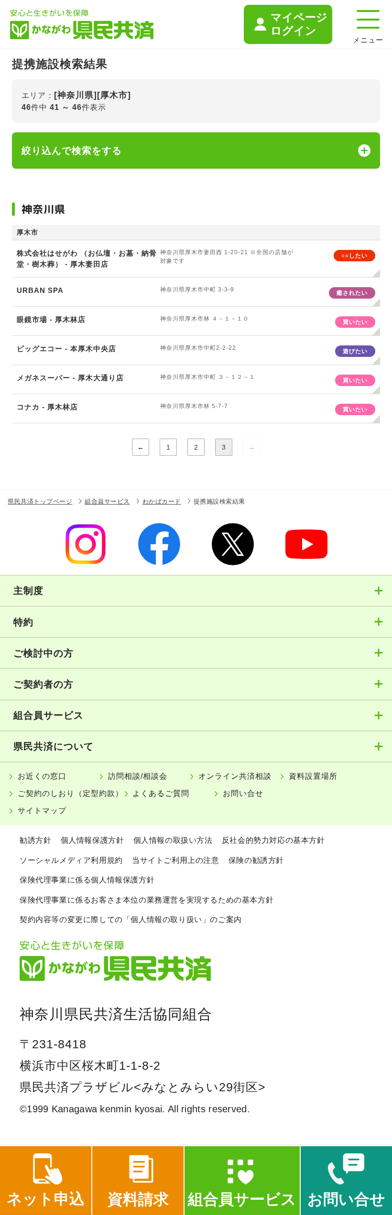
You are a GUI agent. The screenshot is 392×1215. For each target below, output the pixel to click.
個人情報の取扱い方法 (173, 840)
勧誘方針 (35, 840)
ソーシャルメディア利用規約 (71, 860)
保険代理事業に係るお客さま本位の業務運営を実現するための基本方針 (146, 900)
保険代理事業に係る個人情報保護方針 (87, 880)
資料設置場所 (313, 776)
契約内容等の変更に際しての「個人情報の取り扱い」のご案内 (131, 919)
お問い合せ (243, 793)
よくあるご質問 (160, 793)
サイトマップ (42, 810)
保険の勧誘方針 (256, 860)
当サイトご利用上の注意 (175, 860)
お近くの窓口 (42, 776)
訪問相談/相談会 (137, 776)
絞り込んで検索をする (72, 150)
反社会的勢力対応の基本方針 (273, 840)
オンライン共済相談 (235, 776)
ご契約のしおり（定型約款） (70, 793)
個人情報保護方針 (92, 840)
